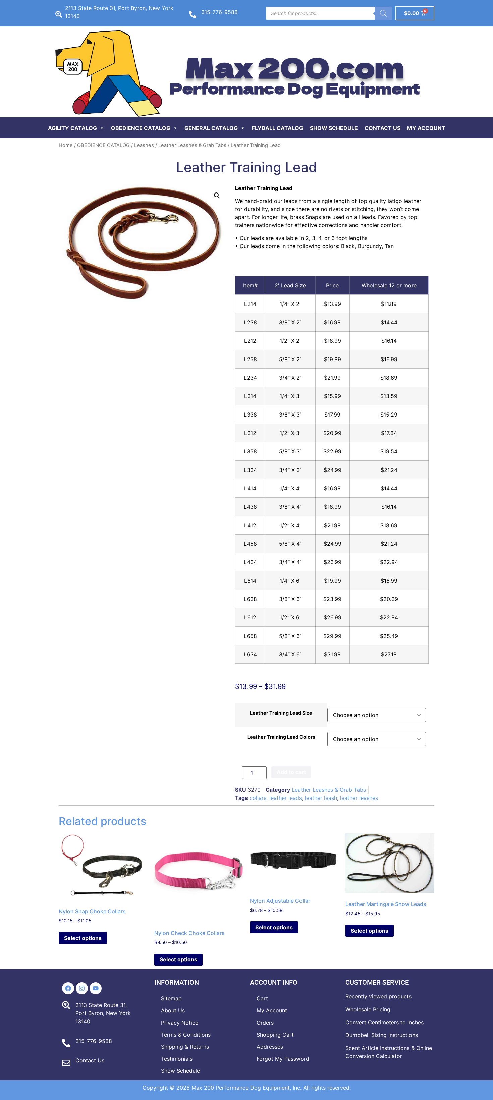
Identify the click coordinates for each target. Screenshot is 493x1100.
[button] (217, 195)
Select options (83, 938)
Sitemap (171, 998)
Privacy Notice (179, 1022)
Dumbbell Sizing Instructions (381, 1035)
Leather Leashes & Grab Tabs (192, 145)
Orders (265, 1022)
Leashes (144, 145)
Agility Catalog (72, 128)
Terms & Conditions (186, 1034)
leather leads (285, 797)
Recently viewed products (378, 996)
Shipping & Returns (185, 1046)
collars (258, 797)
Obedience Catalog (140, 128)
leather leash (321, 797)
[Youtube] (96, 988)
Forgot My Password (283, 1058)
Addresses (270, 1046)
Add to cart (291, 772)
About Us (173, 1010)
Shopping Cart (275, 1034)
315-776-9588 (219, 12)
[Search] (383, 13)
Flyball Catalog (277, 128)
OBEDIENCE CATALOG (103, 145)
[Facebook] (68, 988)
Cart (262, 998)
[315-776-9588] (192, 14)
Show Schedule (334, 128)
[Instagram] (82, 988)
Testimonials (177, 1058)
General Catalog (211, 128)
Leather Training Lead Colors (281, 737)
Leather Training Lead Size (281, 713)
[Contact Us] (66, 1063)
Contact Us (382, 128)
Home (66, 145)
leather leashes (359, 797)
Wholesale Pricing (367, 1009)
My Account (426, 128)
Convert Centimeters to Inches (384, 1022)
